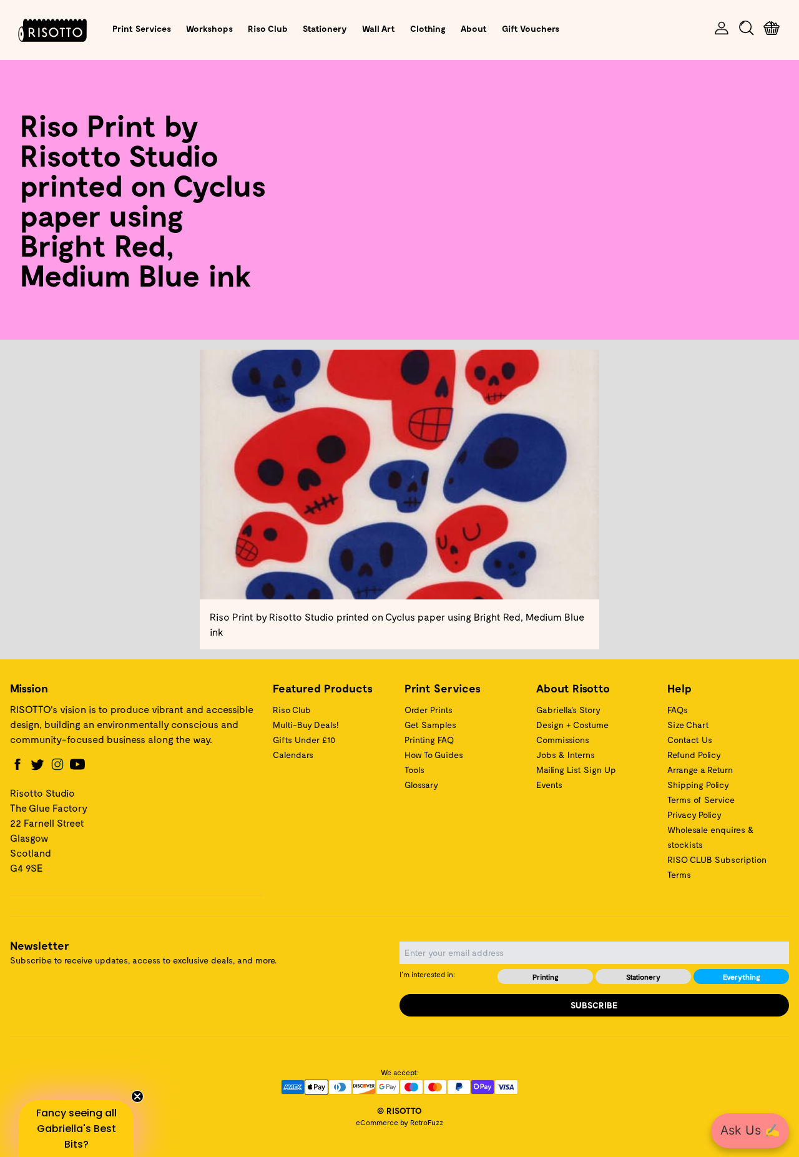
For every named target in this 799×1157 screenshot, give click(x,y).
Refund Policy (694, 754)
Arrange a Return (700, 769)
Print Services (141, 28)
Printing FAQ (429, 739)
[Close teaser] (137, 1096)
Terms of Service (701, 799)
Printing (545, 976)
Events (549, 784)
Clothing (428, 28)
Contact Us (689, 739)
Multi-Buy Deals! (306, 724)
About (474, 28)
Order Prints (428, 709)
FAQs (677, 709)
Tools (414, 769)
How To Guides (433, 754)
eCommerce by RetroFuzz (399, 1122)
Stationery (325, 28)
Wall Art (378, 28)
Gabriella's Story (568, 709)
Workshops (209, 28)
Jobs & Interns (565, 754)
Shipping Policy (698, 784)
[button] (76, 1128)
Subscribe (594, 1005)
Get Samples (430, 724)
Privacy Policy (694, 814)
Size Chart (688, 724)
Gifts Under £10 (304, 739)
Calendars (293, 754)
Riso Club (268, 28)
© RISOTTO (399, 1110)
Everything (741, 976)
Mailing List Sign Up (576, 769)
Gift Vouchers (530, 28)
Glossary (421, 784)
